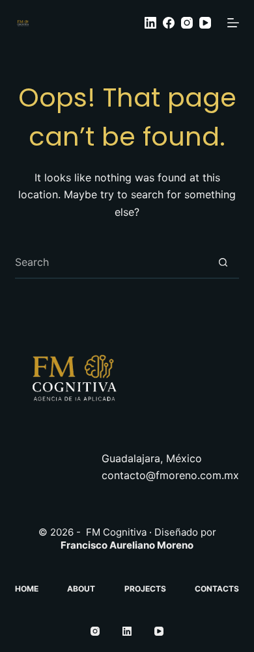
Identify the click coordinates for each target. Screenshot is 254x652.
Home (26, 588)
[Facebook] (169, 23)
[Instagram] (187, 23)
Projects (145, 588)
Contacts (217, 588)
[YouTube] (205, 23)
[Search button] (223, 262)
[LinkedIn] (150, 23)
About (81, 588)
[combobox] (111, 262)
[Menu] (233, 23)
